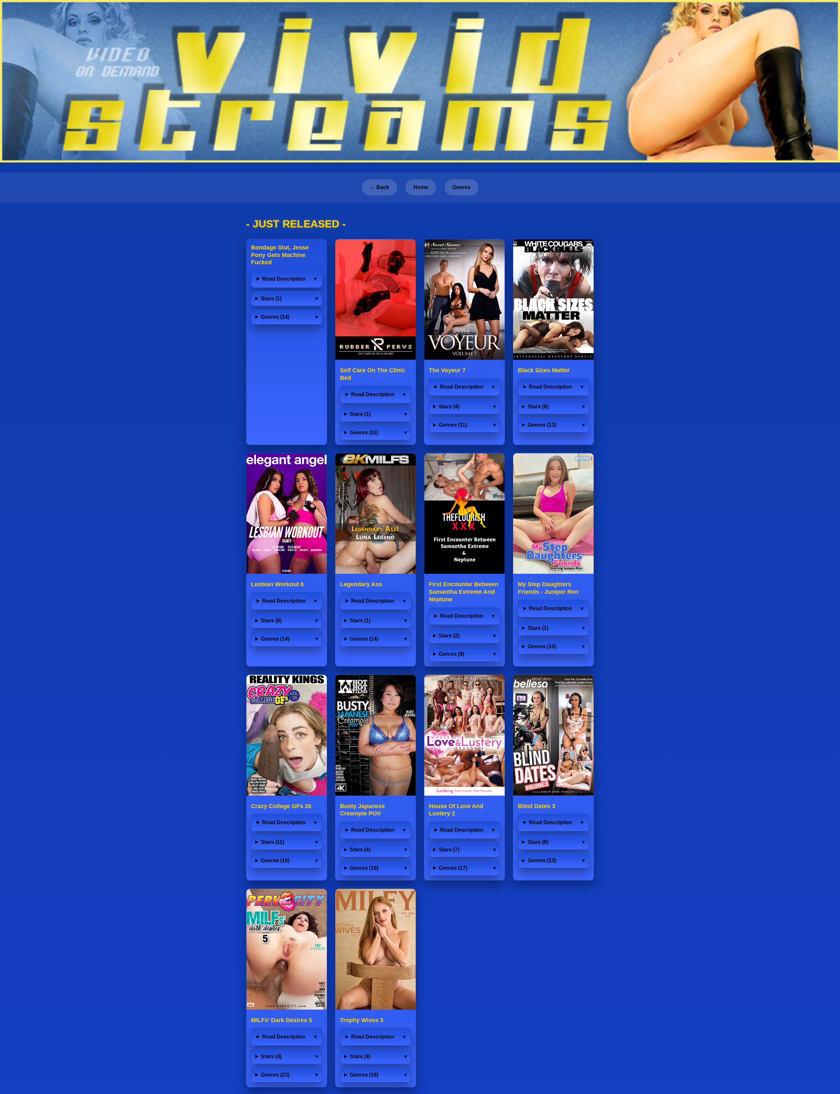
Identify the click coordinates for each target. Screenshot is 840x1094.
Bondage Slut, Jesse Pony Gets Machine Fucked (280, 255)
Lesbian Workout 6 (277, 584)
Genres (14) (275, 317)
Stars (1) (271, 298)
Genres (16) (275, 860)
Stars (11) (272, 842)
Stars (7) (449, 849)
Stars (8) (538, 406)
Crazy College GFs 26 (281, 806)
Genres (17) (453, 868)
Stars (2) (449, 635)
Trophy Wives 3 (361, 1020)
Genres (461, 187)
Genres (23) (275, 1075)
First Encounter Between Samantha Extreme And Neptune (463, 592)
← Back (379, 187)
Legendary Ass (361, 584)
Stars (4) (449, 406)
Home (420, 187)
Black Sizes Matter (544, 370)
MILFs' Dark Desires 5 (281, 1020)
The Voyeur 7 (447, 370)
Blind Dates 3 (536, 806)
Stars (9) (360, 1056)
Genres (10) (542, 646)
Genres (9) (451, 654)
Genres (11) (364, 432)
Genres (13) (542, 425)
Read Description (283, 279)
